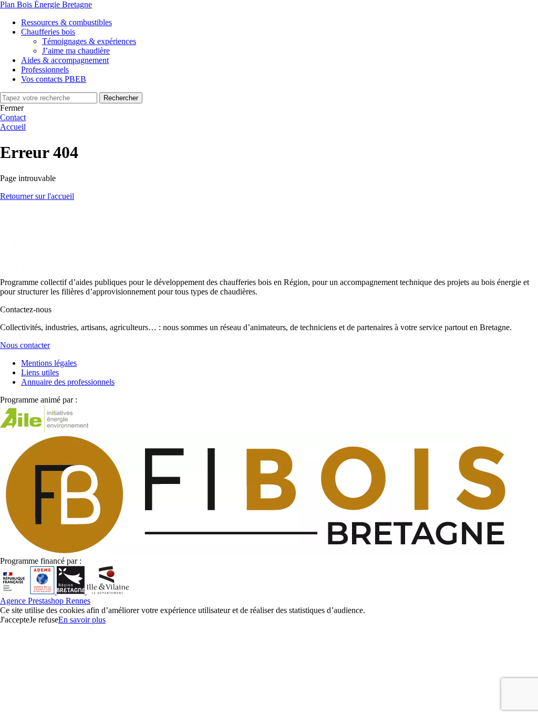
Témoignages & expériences (89, 41)
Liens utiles (40, 372)
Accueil (13, 126)
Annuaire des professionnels (68, 381)
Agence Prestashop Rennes (45, 600)
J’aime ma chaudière (76, 50)
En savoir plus (82, 619)
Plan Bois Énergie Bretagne (46, 4)
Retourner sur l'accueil (37, 196)
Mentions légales (49, 362)
